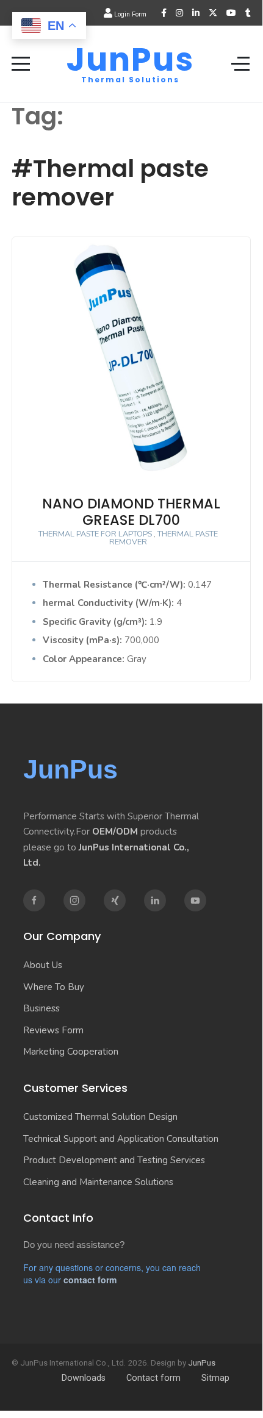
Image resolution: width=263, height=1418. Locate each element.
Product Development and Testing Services (114, 1160)
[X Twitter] (213, 13)
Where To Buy (53, 987)
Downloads (84, 1378)
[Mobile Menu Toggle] (21, 63)
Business (41, 1008)
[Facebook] (164, 13)
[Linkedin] (155, 900)
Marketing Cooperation (70, 1052)
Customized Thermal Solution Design (100, 1117)
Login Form (129, 14)
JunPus (130, 60)
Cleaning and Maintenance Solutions (98, 1182)
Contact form (153, 1378)
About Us (42, 965)
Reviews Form (53, 1030)
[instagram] (74, 900)
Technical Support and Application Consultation (120, 1139)
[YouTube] (231, 13)
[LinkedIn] (196, 13)
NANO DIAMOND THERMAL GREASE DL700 (131, 512)
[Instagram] (179, 13)
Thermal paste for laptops (95, 534)
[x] (115, 900)
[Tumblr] (248, 13)
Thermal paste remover (163, 538)
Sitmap (215, 1378)
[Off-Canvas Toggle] (240, 63)
